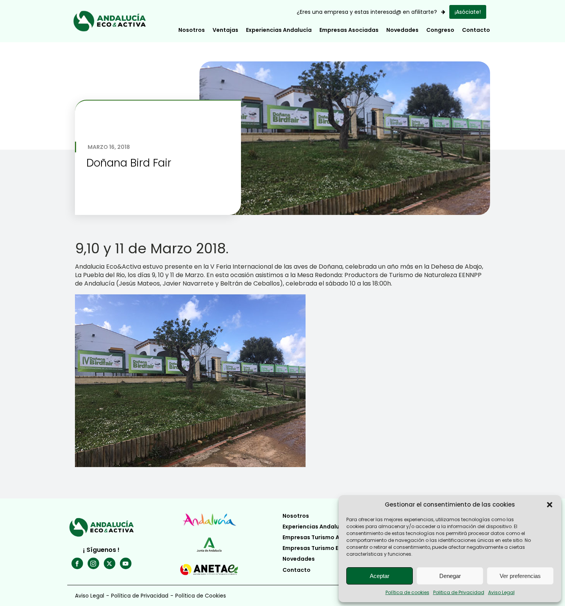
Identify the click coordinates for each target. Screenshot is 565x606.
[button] (549, 505)
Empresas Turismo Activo (318, 537)
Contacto (476, 29)
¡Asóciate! (468, 12)
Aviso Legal (501, 592)
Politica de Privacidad (458, 592)
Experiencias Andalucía (279, 29)
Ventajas (225, 29)
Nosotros (295, 515)
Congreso (440, 29)
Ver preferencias (520, 576)
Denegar (450, 576)
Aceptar (379, 576)
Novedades (402, 29)
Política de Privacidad (139, 595)
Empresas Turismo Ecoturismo (325, 548)
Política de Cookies (200, 595)
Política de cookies (407, 592)
